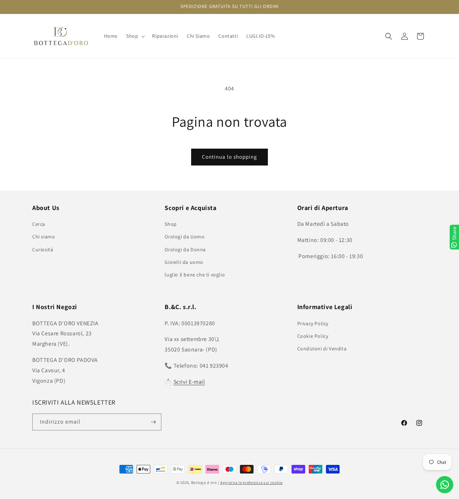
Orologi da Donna (185, 249)
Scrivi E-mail (189, 382)
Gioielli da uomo (184, 262)
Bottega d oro (204, 482)
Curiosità (42, 249)
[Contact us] (444, 484)
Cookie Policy (312, 336)
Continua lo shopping (229, 156)
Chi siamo (43, 236)
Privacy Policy (312, 323)
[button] (135, 35)
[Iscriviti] (153, 422)
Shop (170, 224)
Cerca (38, 224)
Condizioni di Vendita (322, 348)
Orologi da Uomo (184, 236)
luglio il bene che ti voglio (195, 274)
